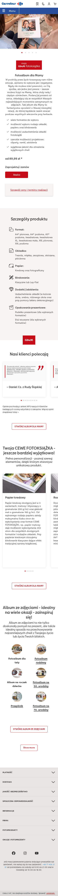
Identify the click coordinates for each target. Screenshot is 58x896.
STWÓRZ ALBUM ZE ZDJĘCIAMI (29, 729)
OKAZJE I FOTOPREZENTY (14, 839)
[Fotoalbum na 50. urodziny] (41, 678)
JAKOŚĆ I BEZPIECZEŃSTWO (15, 791)
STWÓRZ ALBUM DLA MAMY (29, 426)
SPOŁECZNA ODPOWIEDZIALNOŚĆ (18, 801)
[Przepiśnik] (17, 701)
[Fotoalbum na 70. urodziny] (41, 701)
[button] (49, 4)
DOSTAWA (7, 782)
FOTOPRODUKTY (10, 830)
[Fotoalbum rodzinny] (41, 654)
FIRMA (5, 820)
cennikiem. (50, 893)
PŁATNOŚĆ (7, 772)
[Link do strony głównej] (12, 3)
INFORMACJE (8, 811)
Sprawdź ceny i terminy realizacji (29, 190)
